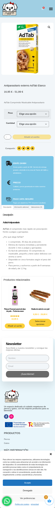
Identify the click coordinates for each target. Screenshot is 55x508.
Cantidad (10, 123)
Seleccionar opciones (40, 322)
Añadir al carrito (31, 137)
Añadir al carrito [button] (15, 326)
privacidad (35, 504)
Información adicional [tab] (21, 207)
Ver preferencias (27, 498)
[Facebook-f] (6, 416)
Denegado (27, 490)
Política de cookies (22, 504)
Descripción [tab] (7, 207)
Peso (10, 113)
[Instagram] (11, 416)
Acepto (27, 483)
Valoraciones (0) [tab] (36, 207)
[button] (50, 454)
